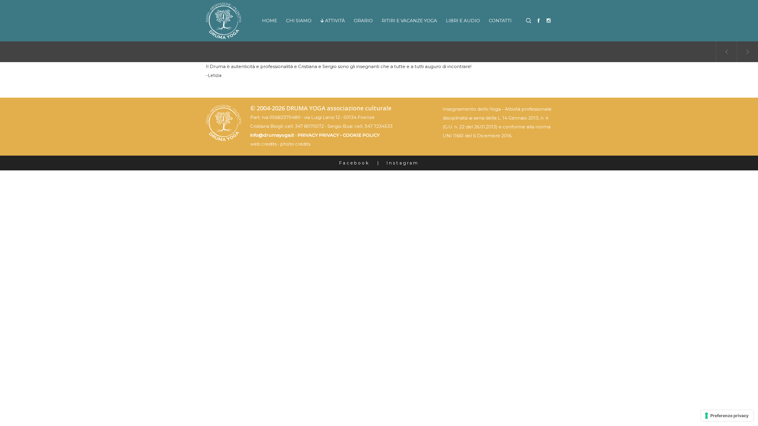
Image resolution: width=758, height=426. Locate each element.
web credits (263, 144)
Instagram (402, 163)
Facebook (354, 163)
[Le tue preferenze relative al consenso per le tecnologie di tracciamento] (727, 415)
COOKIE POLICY (361, 135)
